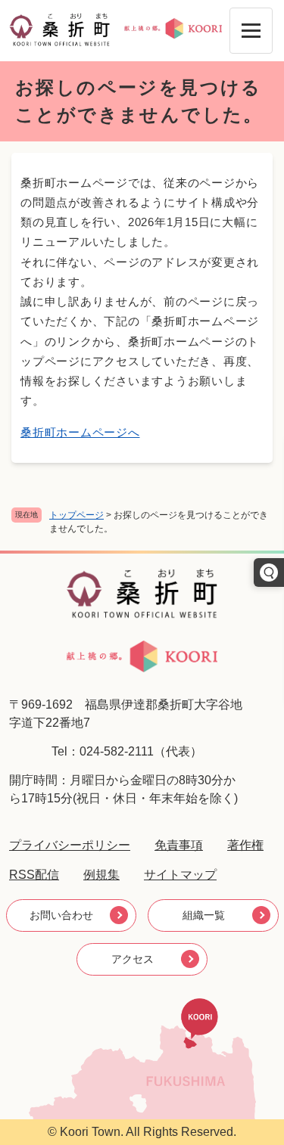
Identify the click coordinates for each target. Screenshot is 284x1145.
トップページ (76, 515)
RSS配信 (34, 874)
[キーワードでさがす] (269, 572)
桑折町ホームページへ (80, 432)
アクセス (132, 959)
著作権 (245, 845)
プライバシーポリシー (69, 845)
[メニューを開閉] (251, 31)
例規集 (101, 874)
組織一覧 (204, 915)
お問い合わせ (61, 915)
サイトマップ (180, 874)
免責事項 (178, 845)
